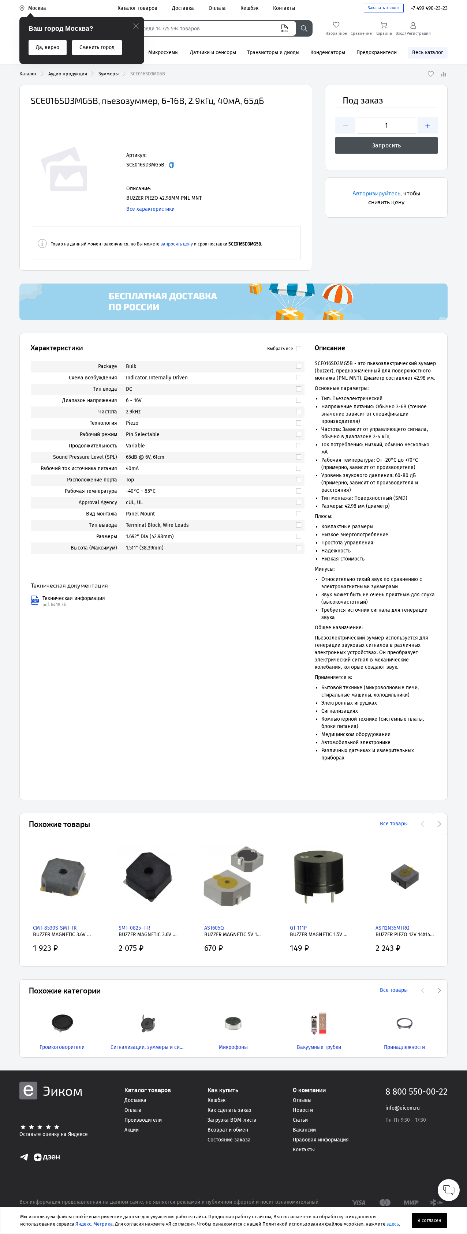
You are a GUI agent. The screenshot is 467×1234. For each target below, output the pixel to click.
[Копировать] (171, 165)
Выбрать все (280, 348)
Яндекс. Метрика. (94, 1224)
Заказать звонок (384, 7)
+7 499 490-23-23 (429, 8)
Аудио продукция (67, 73)
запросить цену (177, 244)
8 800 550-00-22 (416, 1092)
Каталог (28, 73)
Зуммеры (108, 73)
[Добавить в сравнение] (443, 74)
